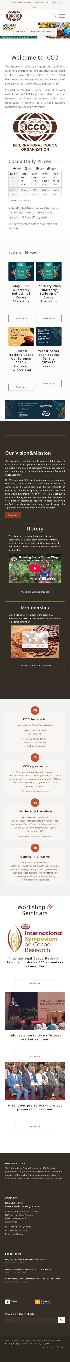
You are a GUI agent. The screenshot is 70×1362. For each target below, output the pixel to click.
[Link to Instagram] (57, 1347)
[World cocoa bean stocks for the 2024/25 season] (49, 336)
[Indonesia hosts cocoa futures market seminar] (35, 1011)
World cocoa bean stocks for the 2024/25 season (48, 358)
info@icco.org (38, 745)
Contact (35, 7)
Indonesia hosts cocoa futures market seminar (35, 1037)
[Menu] (60, 15)
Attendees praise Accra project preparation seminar (35, 1107)
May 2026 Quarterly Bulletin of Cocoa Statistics (21, 293)
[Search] (52, 15)
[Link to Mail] (62, 1347)
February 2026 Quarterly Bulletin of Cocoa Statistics (49, 293)
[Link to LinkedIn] (42, 1347)
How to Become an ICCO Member (35, 836)
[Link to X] (47, 1347)
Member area (41, 2)
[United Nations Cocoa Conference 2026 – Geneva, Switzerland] (21, 336)
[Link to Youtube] (52, 1347)
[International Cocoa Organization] (29, 15)
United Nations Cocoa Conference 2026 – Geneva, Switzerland (21, 360)
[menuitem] (20, 2)
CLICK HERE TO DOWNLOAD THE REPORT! (35, 31)
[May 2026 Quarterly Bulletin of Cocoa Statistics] (21, 271)
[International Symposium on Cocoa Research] (35, 409)
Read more (21, 318)
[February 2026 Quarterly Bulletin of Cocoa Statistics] (49, 271)
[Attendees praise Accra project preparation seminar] (35, 1081)
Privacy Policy (19, 1344)
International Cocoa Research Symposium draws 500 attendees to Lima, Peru (35, 962)
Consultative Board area (20, 2)
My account (57, 2)
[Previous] (3, 30)
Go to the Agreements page (35, 791)
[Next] (67, 30)
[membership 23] (35, 641)
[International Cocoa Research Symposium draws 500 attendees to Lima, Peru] (35, 938)
